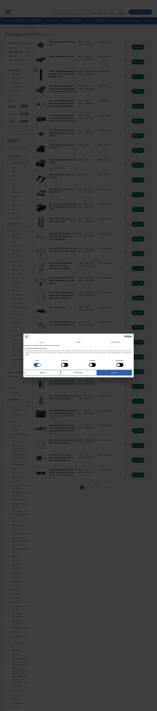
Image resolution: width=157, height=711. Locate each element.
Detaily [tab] (78, 342)
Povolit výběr (78, 372)
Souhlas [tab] (41, 342)
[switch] (64, 365)
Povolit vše (114, 372)
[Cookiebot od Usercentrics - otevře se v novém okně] (121, 336)
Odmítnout (43, 372)
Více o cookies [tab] (115, 342)
